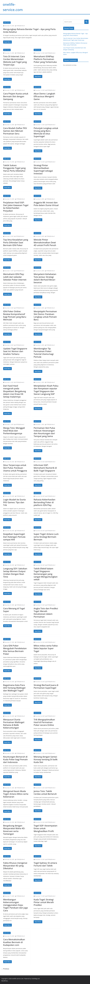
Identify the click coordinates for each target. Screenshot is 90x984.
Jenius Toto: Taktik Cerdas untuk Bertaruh (45, 792)
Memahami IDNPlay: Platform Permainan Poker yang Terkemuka (45, 59)
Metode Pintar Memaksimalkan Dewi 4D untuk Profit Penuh (45, 242)
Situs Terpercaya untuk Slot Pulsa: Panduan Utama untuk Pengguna (15, 468)
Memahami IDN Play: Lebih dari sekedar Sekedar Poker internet (14, 277)
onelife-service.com (17, 978)
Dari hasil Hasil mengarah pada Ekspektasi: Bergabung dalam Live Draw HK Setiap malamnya (14, 391)
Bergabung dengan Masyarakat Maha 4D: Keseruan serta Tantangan (14, 829)
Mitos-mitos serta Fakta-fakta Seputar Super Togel (46, 648)
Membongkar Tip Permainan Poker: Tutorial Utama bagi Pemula (44, 352)
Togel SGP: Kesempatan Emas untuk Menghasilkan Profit (45, 828)
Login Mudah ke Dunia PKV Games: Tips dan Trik (14, 502)
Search (86, 22)
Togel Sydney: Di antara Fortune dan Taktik (45, 864)
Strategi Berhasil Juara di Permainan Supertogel (46, 686)
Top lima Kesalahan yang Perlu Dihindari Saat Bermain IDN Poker (15, 242)
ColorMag (34, 978)
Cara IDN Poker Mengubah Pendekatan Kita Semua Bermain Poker (15, 649)
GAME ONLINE (7, 22)
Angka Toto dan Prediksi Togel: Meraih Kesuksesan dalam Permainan (46, 612)
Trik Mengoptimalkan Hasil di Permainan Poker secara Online (44, 722)
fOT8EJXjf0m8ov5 (20, 25)
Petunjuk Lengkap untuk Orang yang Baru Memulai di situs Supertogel (46, 132)
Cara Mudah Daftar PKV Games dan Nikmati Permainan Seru (15, 131)
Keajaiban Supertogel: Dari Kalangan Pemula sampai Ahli (14, 537)
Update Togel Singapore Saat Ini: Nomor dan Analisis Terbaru (15, 351)
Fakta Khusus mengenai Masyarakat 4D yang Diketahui (15, 865)
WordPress (4, 981)
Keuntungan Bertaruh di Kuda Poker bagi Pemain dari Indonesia (15, 759)
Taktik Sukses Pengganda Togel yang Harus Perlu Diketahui (14, 168)
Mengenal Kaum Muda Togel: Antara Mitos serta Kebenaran (15, 794)
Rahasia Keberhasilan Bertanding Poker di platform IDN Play (44, 502)
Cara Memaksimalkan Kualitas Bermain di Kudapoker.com (14, 942)
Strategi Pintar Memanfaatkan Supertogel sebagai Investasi (43, 169)
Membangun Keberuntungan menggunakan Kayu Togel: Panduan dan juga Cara (15, 905)
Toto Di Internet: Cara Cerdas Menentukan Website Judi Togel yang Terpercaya (15, 60)
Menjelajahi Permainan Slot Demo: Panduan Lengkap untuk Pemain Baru (45, 315)
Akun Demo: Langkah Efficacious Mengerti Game (44, 96)
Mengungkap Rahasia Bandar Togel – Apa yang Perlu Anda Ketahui (29, 30)
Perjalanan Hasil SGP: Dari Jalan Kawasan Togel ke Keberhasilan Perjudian (15, 206)
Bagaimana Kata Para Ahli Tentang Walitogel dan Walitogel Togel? (14, 688)
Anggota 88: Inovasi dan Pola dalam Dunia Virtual (46, 204)
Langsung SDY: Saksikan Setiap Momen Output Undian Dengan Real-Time (15, 572)
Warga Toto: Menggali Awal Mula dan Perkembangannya (14, 430)
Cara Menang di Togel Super (14, 610)
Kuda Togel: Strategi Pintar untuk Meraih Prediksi (44, 902)
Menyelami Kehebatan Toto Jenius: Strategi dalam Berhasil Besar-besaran (45, 278)
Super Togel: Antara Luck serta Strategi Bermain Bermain (46, 537)
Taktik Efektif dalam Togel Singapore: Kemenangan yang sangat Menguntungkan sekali (45, 574)
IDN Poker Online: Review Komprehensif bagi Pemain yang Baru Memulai (14, 315)
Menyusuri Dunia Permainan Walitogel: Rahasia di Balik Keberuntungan (14, 723)
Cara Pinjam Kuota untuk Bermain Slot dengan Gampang (15, 96)
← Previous (5, 969)
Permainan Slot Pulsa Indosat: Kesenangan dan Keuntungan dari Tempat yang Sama (44, 432)
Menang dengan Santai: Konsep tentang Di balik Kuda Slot (45, 759)
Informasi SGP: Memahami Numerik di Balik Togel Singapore (45, 468)
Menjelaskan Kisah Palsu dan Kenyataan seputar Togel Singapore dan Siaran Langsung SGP (46, 389)
